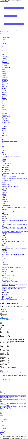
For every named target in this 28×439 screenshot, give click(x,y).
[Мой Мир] (2, 318)
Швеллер (3, 146)
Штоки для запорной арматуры (6, 237)
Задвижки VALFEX (17, 220)
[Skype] (6, 318)
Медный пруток (7, 271)
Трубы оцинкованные (4, 172)
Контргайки (5, 278)
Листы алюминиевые (15, 267)
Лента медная (3, 271)
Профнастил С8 (4, 187)
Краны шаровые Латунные (12, 231)
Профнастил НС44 (4, 194)
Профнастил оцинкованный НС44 (14, 185)
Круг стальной (3, 240)
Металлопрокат (4, 299)
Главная (1, 299)
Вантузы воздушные (4, 210)
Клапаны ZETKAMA (4, 228)
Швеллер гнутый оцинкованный (6, 205)
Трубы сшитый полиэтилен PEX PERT (6, 298)
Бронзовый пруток (4, 273)
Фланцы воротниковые (23, 280)
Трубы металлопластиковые (5, 291)
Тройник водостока (22, 254)
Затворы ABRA (4, 223)
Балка (2, 144)
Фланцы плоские (4, 281)
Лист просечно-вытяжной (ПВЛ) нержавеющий (8, 164)
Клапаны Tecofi (13, 227)
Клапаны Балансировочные (10, 228)
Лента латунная (8, 275)
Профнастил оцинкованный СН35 (6, 185)
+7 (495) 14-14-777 (2, 431)
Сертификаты (6, 38)
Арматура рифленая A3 (14, 141)
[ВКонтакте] (0, 318)
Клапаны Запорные (22, 228)
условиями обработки (7, 393)
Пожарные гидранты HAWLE (12, 234)
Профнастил (3, 69)
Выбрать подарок (2, 316)
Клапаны (3, 226)
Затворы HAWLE (24, 223)
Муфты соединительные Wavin (12, 284)
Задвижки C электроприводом (14, 219)
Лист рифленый (4, 160)
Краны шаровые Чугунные (17, 232)
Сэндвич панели (4, 98)
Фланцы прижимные (8, 281)
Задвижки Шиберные (10, 221)
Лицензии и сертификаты (6, 37)
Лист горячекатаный (4, 155)
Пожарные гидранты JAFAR (19, 234)
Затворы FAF (15, 223)
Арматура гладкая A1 (8, 141)
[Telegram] (7, 318)
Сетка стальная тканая (4, 257)
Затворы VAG (7, 224)
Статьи (3, 42)
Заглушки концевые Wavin (5, 284)
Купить (1, 323)
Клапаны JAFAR (8, 227)
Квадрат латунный (4, 275)
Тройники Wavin (13, 285)
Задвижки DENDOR (20, 219)
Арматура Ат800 (4, 141)
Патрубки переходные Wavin (20, 284)
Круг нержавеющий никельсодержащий (19, 241)
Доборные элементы (4, 251)
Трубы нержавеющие (4, 175)
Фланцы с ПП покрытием (14, 281)
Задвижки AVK (8, 219)
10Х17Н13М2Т (5, 280)
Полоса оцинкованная (4, 200)
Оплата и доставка (4, 43)
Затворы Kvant (3, 224)
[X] (3, 318)
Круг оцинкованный (4, 199)
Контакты (3, 44)
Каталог (1, 137)
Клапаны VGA (20, 227)
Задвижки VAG (13, 220)
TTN (0, 329)
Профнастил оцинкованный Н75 (6, 186)
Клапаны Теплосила (4, 229)
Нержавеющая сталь (4, 92)
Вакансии (4, 36)
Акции (2, 41)
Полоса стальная (4, 150)
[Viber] (4, 318)
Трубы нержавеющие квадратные (6, 248)
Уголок (3, 148)
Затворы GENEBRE (19, 223)
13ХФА (11, 280)
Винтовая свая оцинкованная (12, 178)
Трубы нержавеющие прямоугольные (22, 248)
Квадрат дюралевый (4, 269)
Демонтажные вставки (4, 216)
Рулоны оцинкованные (4, 203)
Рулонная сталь (4, 161)
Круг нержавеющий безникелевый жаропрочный (8, 241)
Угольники (24, 278)
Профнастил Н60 (4, 195)
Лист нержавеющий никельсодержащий (7, 246)
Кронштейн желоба (6, 254)
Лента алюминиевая (10, 267)
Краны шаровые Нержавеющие (19, 231)
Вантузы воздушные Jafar (5, 211)
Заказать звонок (2, 32)
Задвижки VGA (22, 220)
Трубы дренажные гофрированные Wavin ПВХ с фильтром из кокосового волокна (13, 288)
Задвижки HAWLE (4, 220)
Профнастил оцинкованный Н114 (14, 186)
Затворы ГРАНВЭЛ (15, 224)
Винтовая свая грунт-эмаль (5, 178)
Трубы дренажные (4, 286)
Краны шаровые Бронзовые (5, 231)
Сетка (2, 101)
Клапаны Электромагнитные (10, 229)
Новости (4, 39)
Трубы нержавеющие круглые (14, 248)
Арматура (3, 140)
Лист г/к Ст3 (19, 156)
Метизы (3, 105)
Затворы (14, 299)
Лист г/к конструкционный (5, 156)
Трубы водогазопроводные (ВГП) (6, 170)
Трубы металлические (4, 62)
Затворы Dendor (11, 223)
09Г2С (2, 280)
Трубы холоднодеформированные (6, 169)
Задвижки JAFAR (9, 220)
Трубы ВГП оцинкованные (5, 171)
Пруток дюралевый (20, 267)
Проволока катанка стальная (5, 143)
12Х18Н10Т (8, 280)
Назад (2, 46)
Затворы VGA (11, 224)
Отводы (13, 278)
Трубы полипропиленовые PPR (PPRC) (7, 295)
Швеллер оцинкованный (5, 204)
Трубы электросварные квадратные (6, 180)
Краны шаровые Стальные (11, 232)
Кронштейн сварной (11, 254)
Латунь (3, 274)
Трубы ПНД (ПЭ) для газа (5, 294)
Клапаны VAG (16, 227)
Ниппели (10, 278)
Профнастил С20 (4, 190)
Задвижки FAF (25, 219)
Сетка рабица (3, 260)
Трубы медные (11, 271)
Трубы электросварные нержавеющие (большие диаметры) (9, 176)
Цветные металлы (4, 109)
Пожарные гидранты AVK (5, 234)
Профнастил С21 (4, 191)
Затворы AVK (7, 223)
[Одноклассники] (1, 318)
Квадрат (3, 152)
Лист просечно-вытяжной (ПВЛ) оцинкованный (20, 164)
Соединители (18, 278)
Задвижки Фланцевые (4, 221)
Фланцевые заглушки (17, 280)
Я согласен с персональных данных (8, 393)
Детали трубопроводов (4, 114)
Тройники (21, 278)
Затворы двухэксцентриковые (21, 224)
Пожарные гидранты (4, 233)
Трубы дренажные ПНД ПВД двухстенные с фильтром (8, 287)
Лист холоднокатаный (4, 157)
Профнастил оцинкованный (5, 184)
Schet (1, 326)
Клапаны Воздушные (17, 228)
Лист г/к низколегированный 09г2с (13, 156)
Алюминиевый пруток (4, 267)
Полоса (3, 245)
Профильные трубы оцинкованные (6, 173)
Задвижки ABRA (4, 219)
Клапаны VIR (24, 227)
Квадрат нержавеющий (5, 242)
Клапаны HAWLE (4, 227)
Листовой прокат (4, 55)
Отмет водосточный (16, 254)
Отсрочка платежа (5, 40)
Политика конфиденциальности (4, 435)
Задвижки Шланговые (15, 221)
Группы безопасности (4, 215)
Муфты (8, 278)
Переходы (15, 278)
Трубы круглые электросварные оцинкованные (8, 207)
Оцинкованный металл (5, 77)
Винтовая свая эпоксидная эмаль (20, 178)
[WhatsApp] (5, 318)
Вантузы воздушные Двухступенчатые (13, 211)
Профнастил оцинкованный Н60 (23, 185)
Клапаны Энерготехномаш (17, 229)
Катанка (3, 142)
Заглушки (3, 278)
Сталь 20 (14, 280)
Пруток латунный (13, 275)
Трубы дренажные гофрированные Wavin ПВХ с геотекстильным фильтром (14, 288)
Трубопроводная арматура (5, 83)
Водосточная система (4, 252)
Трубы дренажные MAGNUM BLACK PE (21, 287)
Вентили (3, 213)
